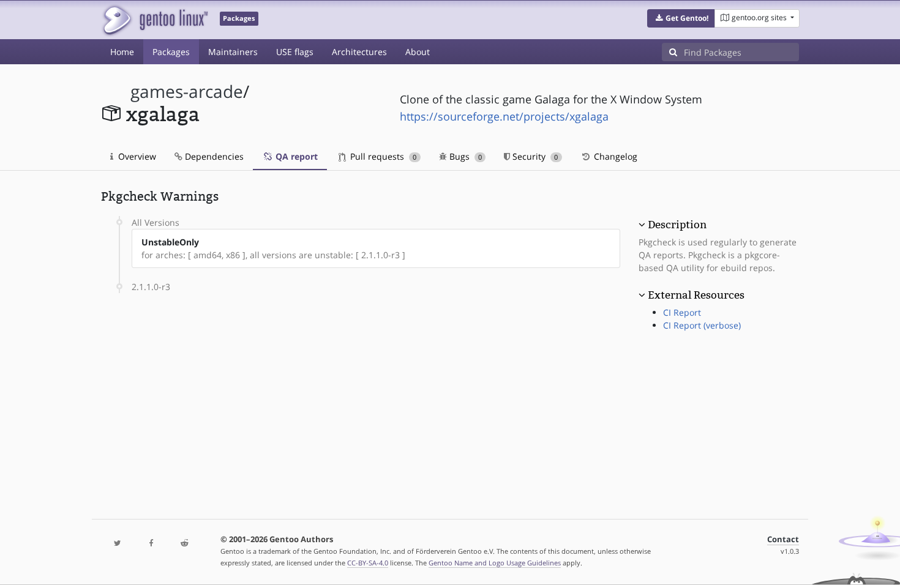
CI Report (682, 312)
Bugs (464, 156)
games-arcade (186, 91)
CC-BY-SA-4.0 (367, 562)
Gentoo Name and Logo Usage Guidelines (495, 562)
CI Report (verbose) (702, 325)
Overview (136, 156)
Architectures (359, 52)
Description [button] (677, 224)
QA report (295, 156)
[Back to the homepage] (154, 20)
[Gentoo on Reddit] (184, 543)
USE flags (294, 52)
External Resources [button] (696, 295)
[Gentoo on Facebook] (150, 543)
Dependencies (213, 156)
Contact (783, 539)
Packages (171, 52)
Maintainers (233, 52)
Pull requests (382, 156)
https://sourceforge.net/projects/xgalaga (504, 116)
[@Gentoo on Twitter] (117, 543)
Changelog (614, 156)
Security (534, 156)
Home (122, 52)
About (417, 52)
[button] (681, 18)
